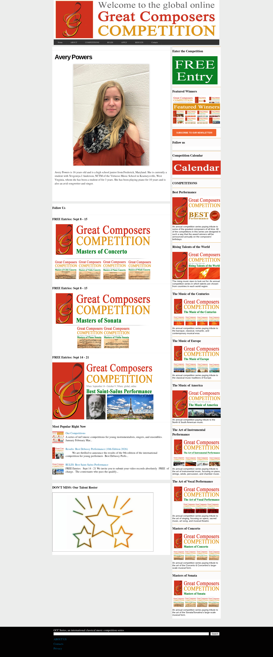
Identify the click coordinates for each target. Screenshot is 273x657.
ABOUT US (60, 639)
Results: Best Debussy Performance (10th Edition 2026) (97, 449)
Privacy (58, 648)
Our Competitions (75, 433)
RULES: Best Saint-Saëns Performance (87, 464)
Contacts (58, 644)
